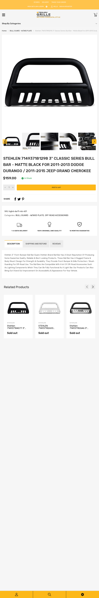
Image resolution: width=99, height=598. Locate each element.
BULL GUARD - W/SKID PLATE (29, 215)
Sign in (62, 6)
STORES (36, 2)
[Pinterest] (22, 199)
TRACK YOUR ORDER (58, 2)
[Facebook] (15, 199)
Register (68, 6)
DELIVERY (45, 2)
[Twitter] (19, 199)
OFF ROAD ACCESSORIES (56, 215)
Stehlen (11, 323)
